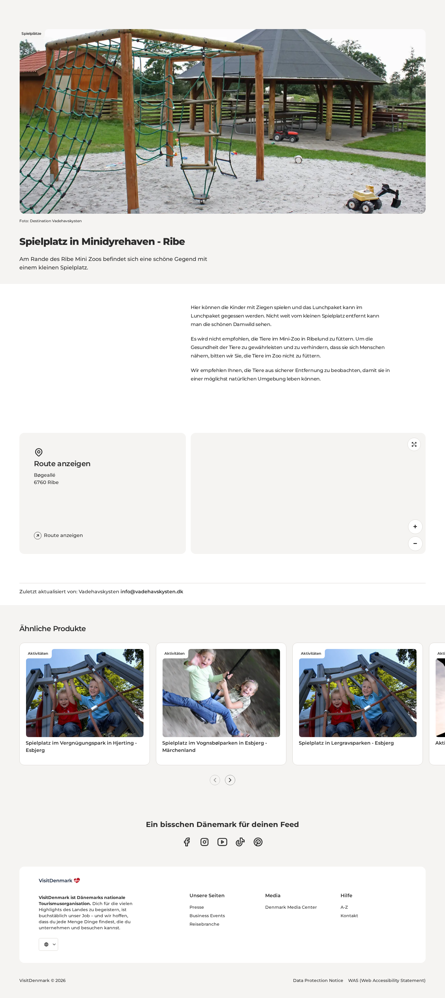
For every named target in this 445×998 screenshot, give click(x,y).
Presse (197, 907)
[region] (308, 493)
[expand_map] (414, 444)
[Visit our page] (204, 842)
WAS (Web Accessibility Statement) (387, 980)
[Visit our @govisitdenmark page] (240, 842)
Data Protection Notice (318, 980)
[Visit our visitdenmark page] (222, 842)
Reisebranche (204, 924)
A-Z (344, 907)
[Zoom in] (415, 526)
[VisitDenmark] (59, 881)
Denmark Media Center (291, 907)
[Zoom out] (415, 543)
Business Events (207, 915)
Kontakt (349, 915)
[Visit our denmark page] (186, 842)
